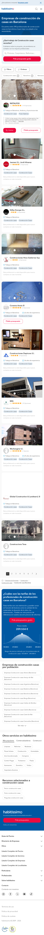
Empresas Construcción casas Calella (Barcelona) (20, 710)
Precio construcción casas (12, 788)
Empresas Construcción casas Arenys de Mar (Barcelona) (18, 678)
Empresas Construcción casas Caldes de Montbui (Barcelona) (20, 704)
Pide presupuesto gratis (22, 59)
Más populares (8, 741)
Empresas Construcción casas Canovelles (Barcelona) (21, 721)
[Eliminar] (18, 75)
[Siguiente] (34, 95)
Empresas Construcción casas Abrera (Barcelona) (20, 673)
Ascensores (8, 765)
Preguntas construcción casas (13, 798)
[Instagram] (3, 894)
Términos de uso (8, 907)
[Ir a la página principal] (8, 9)
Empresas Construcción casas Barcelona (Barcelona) (21, 693)
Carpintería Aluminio (11, 770)
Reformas (17, 746)
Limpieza (7, 746)
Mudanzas (28, 746)
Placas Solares (8, 751)
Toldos (29, 765)
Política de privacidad (10, 911)
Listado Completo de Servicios (13, 856)
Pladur (32, 760)
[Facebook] (10, 894)
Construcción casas (7, 583)
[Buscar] (36, 9)
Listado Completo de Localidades (14, 865)
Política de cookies (8, 916)
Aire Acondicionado (11, 756)
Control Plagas (9, 760)
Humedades (35, 751)
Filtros (9, 69)
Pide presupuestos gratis (22, 620)
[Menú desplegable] (42, 9)
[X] (17, 894)
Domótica (19, 765)
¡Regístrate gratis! (23, 2)
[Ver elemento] (15, 96)
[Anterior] (9, 95)
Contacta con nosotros (10, 889)
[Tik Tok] (31, 894)
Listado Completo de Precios (12, 851)
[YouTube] (24, 894)
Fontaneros (21, 760)
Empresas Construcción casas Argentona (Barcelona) (21, 684)
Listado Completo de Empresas (13, 861)
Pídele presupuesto (31, 130)
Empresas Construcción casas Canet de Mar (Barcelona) (18, 715)
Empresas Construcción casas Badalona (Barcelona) (21, 689)
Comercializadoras (23, 741)
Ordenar (23, 69)
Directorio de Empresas (11, 580)
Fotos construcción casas (12, 793)
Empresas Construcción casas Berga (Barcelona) (19, 698)
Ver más (21, 726)
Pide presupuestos (22, 820)
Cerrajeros (25, 756)
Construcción (24, 580)
